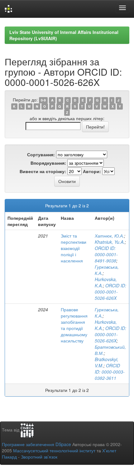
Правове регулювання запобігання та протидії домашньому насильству (74, 325)
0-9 (43, 100)
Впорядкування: (48, 163)
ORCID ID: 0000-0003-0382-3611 (110, 371)
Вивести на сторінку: (43, 171)
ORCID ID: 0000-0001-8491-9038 (106, 254)
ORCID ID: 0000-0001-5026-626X (110, 291)
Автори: (92, 171)
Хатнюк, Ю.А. (109, 236)
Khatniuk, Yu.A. (110, 242)
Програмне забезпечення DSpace (36, 444)
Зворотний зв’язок (39, 457)
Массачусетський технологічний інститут (54, 450)
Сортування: (41, 154)
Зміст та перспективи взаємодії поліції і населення (73, 248)
